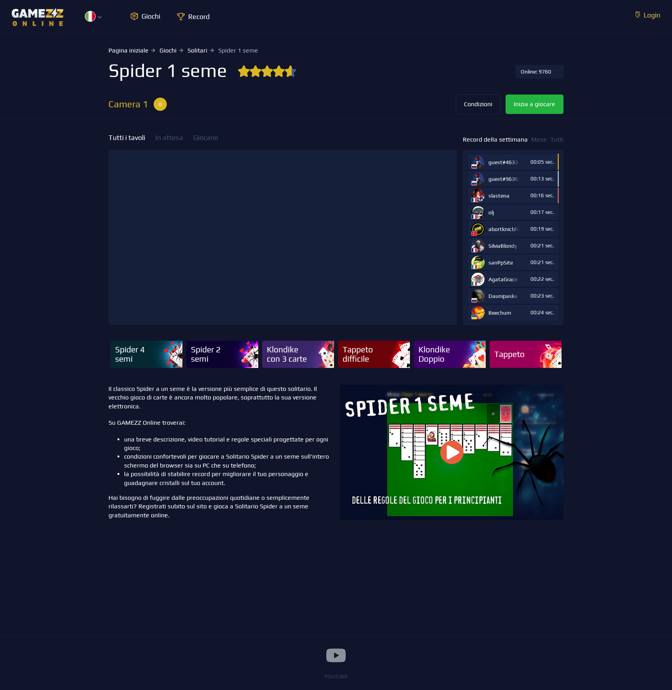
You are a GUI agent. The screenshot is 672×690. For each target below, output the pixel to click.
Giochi (168, 50)
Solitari (197, 50)
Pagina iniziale (128, 50)
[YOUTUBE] (336, 655)
